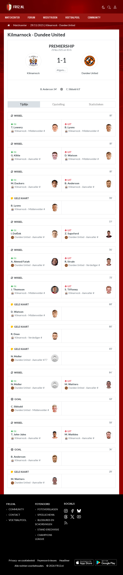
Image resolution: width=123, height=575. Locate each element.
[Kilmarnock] (33, 61)
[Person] (115, 6)
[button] (109, 7)
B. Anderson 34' (48, 89)
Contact (14, 514)
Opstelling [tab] (58, 104)
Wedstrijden (50, 17)
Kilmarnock (33, 73)
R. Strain (70, 261)
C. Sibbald (17, 406)
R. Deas (15, 333)
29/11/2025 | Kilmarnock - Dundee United (52, 25)
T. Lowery (17, 127)
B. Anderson (72, 183)
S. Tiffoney (71, 289)
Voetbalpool (72, 17)
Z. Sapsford (72, 233)
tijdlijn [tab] (24, 104)
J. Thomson (18, 289)
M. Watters (71, 384)
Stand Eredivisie (48, 529)
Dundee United (90, 73)
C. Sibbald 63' (73, 89)
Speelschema (45, 514)
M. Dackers (17, 183)
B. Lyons (70, 127)
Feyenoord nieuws (47, 560)
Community (94, 17)
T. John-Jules (18, 434)
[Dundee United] (89, 61)
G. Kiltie (15, 155)
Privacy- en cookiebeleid (22, 560)
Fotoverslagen (47, 509)
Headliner (64, 560)
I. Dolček (16, 233)
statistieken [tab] (96, 104)
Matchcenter (12, 17)
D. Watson (71, 155)
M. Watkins (71, 434)
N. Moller (16, 356)
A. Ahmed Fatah (20, 261)
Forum (31, 17)
